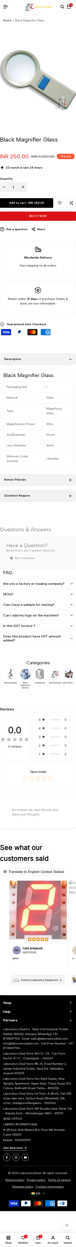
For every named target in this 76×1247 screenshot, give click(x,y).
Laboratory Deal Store (18, 1079)
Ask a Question (24, 558)
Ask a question (16, 229)
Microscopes (10, 682)
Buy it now (38, 216)
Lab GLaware (55, 682)
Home (7, 20)
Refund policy (14, 1180)
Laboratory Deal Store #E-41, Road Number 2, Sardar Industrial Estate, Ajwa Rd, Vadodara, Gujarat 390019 (35, 1068)
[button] (60, 203)
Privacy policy (36, 1180)
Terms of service (59, 1180)
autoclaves (40, 682)
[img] (14, 739)
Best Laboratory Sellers (25, 685)
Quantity (6, 179)
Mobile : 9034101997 (17, 1140)
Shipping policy (22, 1186)
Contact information (49, 1186)
